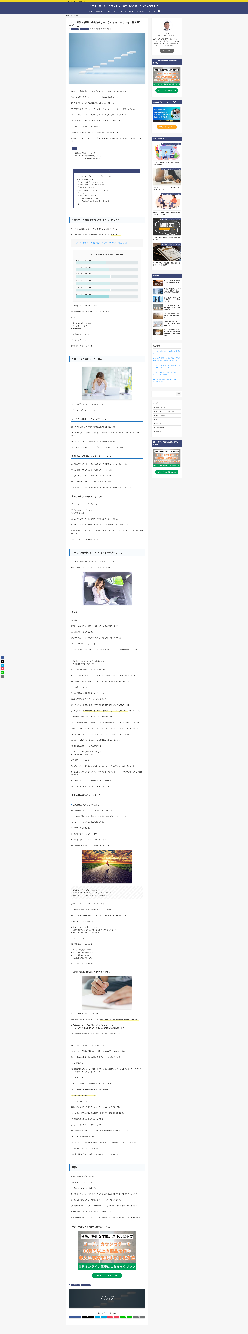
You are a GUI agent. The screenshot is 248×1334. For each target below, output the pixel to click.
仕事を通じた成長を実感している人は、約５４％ (94, 176)
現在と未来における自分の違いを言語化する (95, 201)
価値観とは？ (84, 193)
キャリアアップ (75, 29)
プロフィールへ (167, 50)
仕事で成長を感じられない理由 (88, 179)
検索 (178, 394)
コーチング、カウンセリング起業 (165, 411)
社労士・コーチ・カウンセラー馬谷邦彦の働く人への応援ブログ (124, 6)
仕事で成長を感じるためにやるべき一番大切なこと (95, 190)
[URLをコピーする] (139, 1317)
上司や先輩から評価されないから (90, 187)
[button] (75, 1317)
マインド (158, 423)
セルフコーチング (84, 29)
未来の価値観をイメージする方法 (90, 195)
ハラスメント (159, 419)
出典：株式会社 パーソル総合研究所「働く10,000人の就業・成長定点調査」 (101, 243)
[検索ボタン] (159, 11)
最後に (79, 204)
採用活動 (158, 431)
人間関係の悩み (160, 427)
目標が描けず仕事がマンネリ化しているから (93, 185)
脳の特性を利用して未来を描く (91, 198)
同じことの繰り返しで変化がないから (91, 182)
